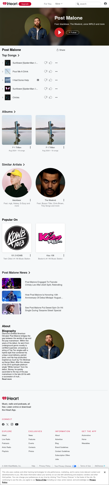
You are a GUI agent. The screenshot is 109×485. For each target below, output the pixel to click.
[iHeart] (10, 4)
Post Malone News (14, 272)
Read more (7, 379)
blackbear (64, 24)
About (57, 435)
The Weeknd (76, 24)
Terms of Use (85, 466)
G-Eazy (23, 203)
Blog (57, 443)
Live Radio (6, 439)
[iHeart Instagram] (12, 424)
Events (31, 443)
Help (33, 466)
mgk (10, 203)
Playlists (5, 451)
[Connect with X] (7, 424)
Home (84, 439)
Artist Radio (6, 447)
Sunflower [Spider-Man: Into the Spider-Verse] (26, 62)
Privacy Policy (44, 466)
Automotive (86, 435)
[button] (59, 32)
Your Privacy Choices (62, 466)
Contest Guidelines (62, 451)
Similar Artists (12, 164)
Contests (32, 447)
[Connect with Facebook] (3, 424)
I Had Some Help (21, 80)
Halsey (16, 203)
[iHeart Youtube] (16, 424)
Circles (16, 97)
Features (32, 439)
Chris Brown (58, 203)
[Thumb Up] (50, 62)
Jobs (57, 459)
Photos (31, 451)
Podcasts (5, 443)
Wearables (86, 443)
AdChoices (99, 466)
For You (47, 3)
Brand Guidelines (61, 447)
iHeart (4, 435)
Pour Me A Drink (20, 71)
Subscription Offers (62, 455)
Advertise (58, 439)
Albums (7, 111)
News (31, 435)
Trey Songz (46, 205)
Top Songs (9, 55)
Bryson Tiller (47, 203)
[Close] (105, 472)
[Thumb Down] (45, 62)
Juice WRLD (89, 24)
